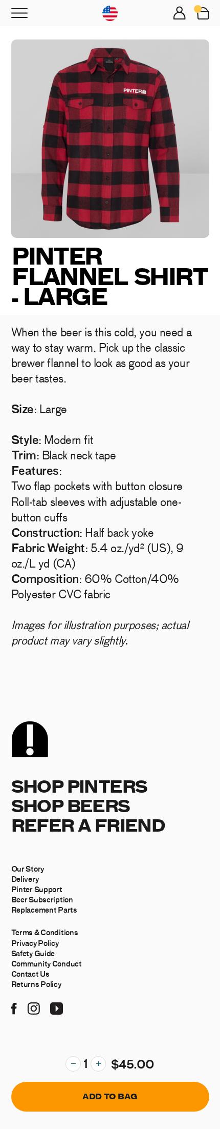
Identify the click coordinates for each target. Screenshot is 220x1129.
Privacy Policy (35, 942)
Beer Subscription (42, 899)
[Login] (179, 13)
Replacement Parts (44, 909)
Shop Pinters (79, 785)
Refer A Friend (88, 824)
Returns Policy (36, 984)
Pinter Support (36, 889)
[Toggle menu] (19, 13)
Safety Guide (33, 953)
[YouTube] (56, 1007)
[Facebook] (14, 1007)
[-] (73, 1064)
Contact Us (30, 973)
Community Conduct (46, 963)
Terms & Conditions (44, 932)
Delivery (25, 878)
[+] (98, 1064)
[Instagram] (33, 1007)
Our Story (27, 868)
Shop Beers (70, 805)
